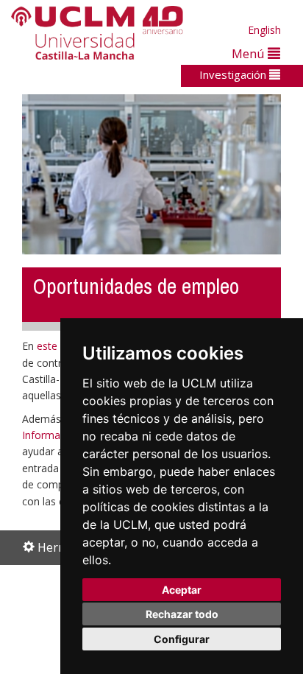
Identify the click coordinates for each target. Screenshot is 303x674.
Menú (250, 53)
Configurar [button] (182, 639)
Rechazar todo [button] (182, 614)
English (264, 30)
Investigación (234, 74)
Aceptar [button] (182, 589)
